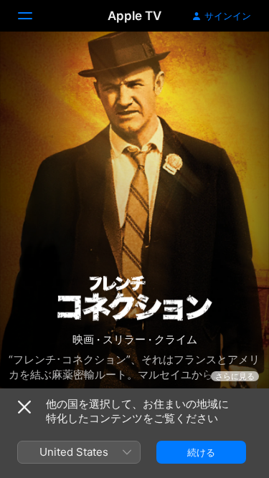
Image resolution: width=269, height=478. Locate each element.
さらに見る (235, 376)
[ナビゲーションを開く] (33, 16)
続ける (201, 452)
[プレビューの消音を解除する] (230, 60)
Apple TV (134, 16)
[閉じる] (24, 407)
